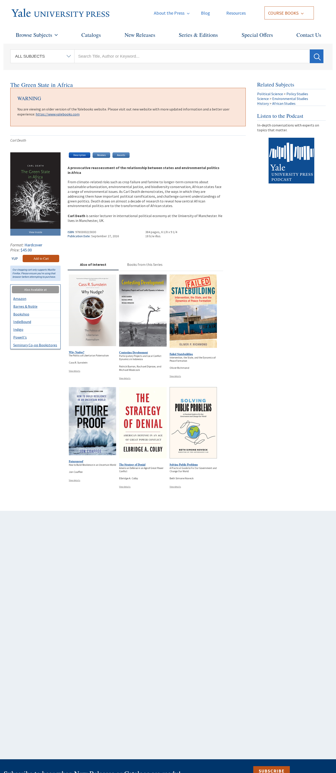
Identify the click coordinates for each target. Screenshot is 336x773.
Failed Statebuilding (181, 354)
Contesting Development (133, 352)
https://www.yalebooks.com (58, 114)
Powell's (20, 337)
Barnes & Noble (25, 306)
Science (263, 98)
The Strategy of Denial (132, 464)
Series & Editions (198, 34)
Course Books (283, 13)
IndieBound (22, 321)
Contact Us (308, 34)
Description (79, 155)
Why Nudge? (76, 352)
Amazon (19, 298)
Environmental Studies (290, 98)
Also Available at (35, 290)
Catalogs (91, 34)
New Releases (140, 34)
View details (74, 370)
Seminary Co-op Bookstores (35, 345)
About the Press (169, 13)
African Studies (284, 103)
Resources (236, 13)
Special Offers (257, 34)
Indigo (18, 329)
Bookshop (21, 314)
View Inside (35, 232)
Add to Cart (41, 258)
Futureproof (76, 461)
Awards (121, 155)
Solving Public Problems (184, 464)
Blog (205, 13)
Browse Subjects (34, 34)
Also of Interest (93, 264)
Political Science (270, 94)
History (263, 103)
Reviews (101, 155)
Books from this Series (145, 264)
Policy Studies (297, 94)
